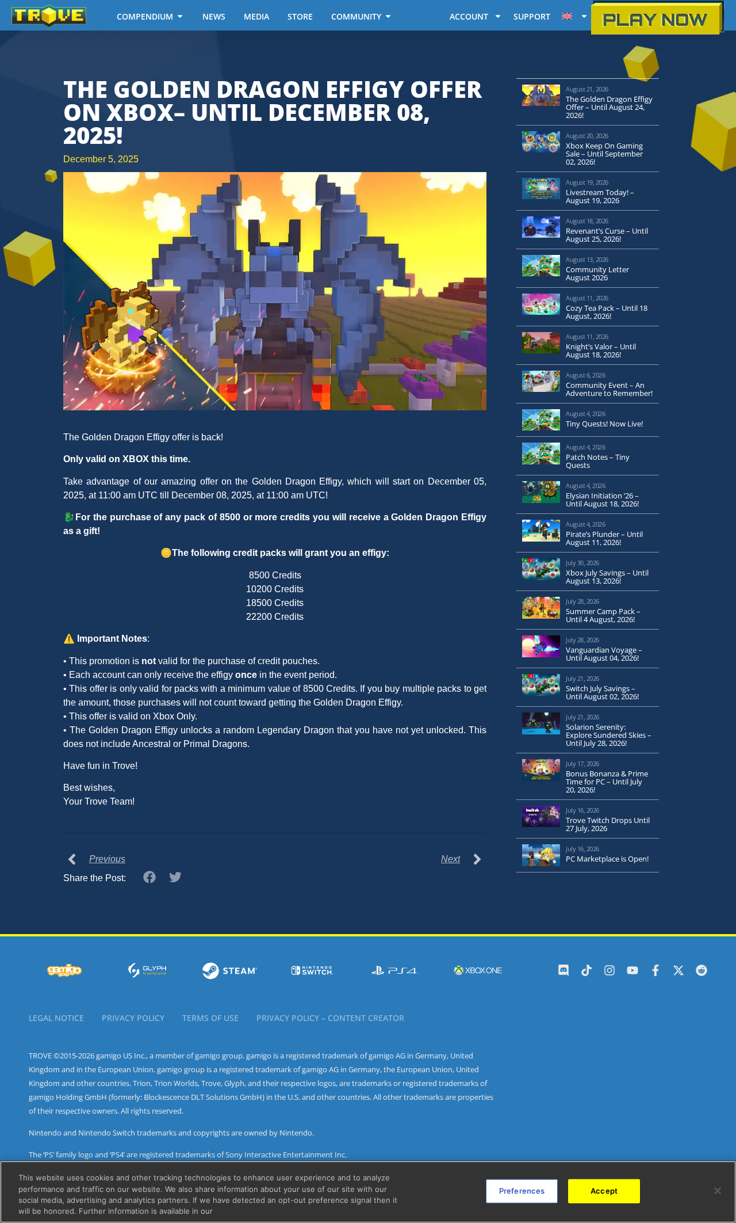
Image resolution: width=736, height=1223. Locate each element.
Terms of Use (210, 1017)
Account (469, 16)
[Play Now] (657, 18)
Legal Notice (56, 1017)
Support (531, 16)
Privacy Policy (133, 1017)
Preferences (522, 1190)
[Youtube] (632, 970)
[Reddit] (701, 970)
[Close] (717, 1190)
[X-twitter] (678, 970)
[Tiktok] (586, 970)
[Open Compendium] (180, 16)
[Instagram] (609, 970)
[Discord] (563, 970)
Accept (604, 1190)
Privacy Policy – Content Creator (330, 1017)
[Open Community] (388, 16)
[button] (149, 877)
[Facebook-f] (655, 970)
